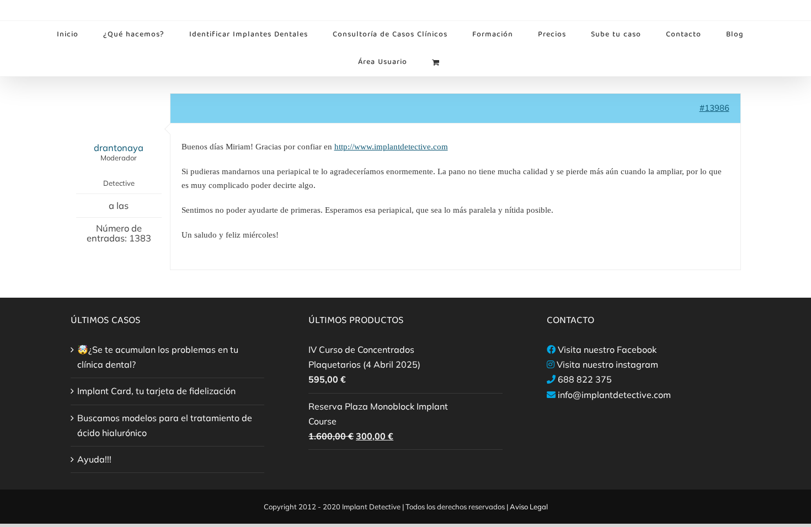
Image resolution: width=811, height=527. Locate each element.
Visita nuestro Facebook (607, 349)
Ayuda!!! (94, 459)
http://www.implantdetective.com (391, 146)
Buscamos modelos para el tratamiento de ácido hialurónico (164, 425)
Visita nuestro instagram (607, 364)
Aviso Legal (529, 506)
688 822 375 (585, 379)
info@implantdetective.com (614, 394)
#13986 (714, 108)
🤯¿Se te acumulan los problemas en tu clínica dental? (157, 357)
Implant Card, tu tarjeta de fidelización (156, 390)
